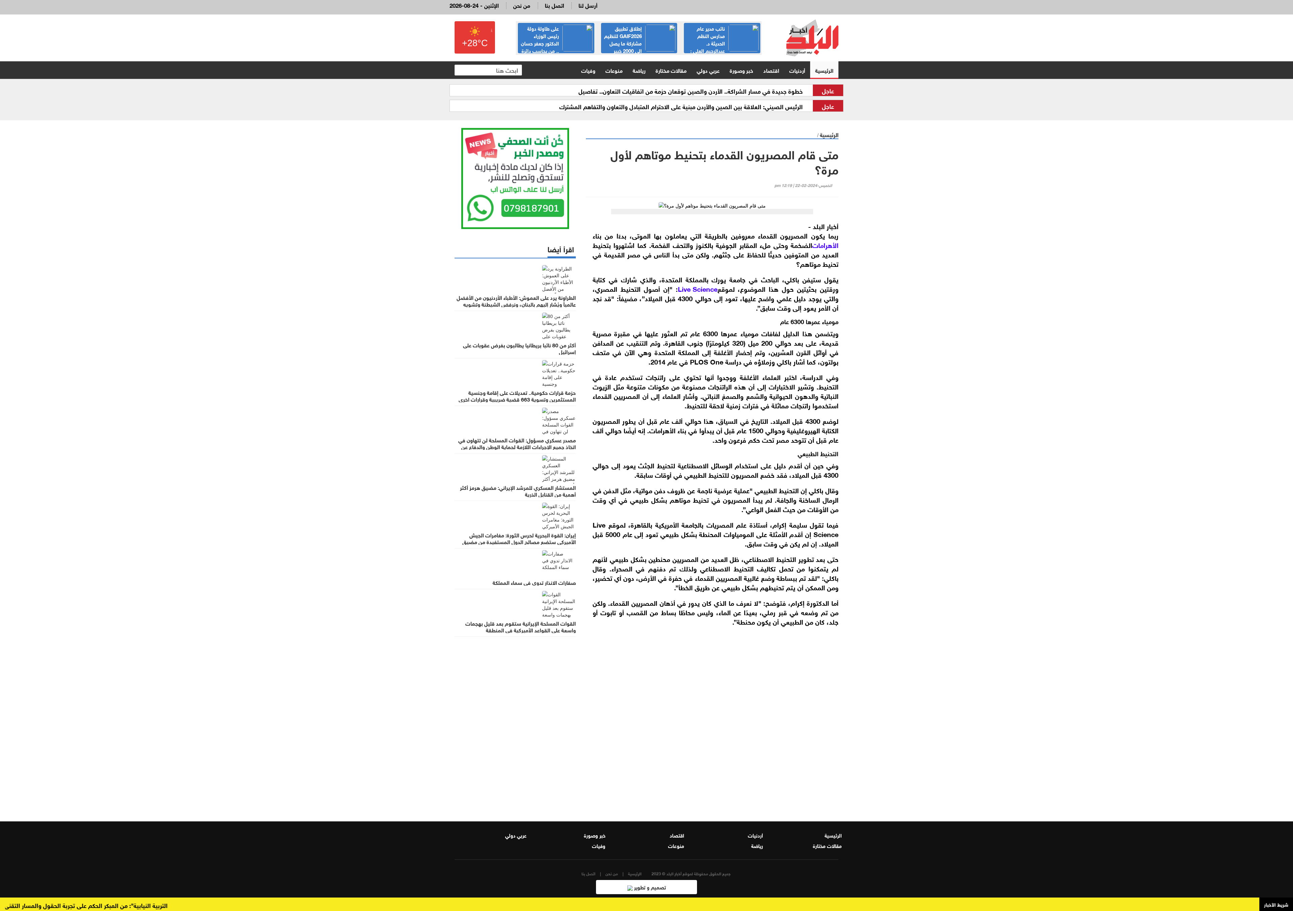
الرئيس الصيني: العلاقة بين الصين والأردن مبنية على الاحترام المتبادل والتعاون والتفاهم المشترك (681, 106)
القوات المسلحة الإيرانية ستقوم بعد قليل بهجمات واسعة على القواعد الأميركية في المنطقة (520, 626)
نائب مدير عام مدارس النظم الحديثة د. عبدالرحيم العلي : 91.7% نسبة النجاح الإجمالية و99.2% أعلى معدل (724, 46)
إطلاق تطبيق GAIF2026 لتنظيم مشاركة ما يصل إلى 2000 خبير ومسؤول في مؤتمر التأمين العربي (639, 43)
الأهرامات (825, 244)
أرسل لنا (587, 4)
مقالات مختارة (671, 69)
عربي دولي (708, 69)
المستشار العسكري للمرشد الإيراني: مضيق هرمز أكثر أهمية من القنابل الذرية (518, 490)
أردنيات (797, 69)
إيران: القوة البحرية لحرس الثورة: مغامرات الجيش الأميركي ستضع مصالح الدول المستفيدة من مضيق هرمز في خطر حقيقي (519, 541)
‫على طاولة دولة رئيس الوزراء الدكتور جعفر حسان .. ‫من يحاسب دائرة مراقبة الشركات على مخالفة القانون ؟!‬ (556, 46)
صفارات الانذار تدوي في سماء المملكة (534, 582)
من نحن (521, 4)
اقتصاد (771, 69)
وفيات (588, 69)
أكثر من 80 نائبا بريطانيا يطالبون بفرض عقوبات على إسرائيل (519, 348)
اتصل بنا (554, 4)
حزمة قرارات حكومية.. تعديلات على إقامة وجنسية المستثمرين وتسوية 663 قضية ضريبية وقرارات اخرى (517, 395)
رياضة (639, 69)
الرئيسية (824, 69)
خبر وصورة (741, 69)
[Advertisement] (712, 727)
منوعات (614, 69)
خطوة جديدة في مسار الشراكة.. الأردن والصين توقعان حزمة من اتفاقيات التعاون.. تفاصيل (690, 90)
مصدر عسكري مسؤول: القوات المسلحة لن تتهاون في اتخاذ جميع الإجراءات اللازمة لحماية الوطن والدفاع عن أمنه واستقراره (517, 446)
